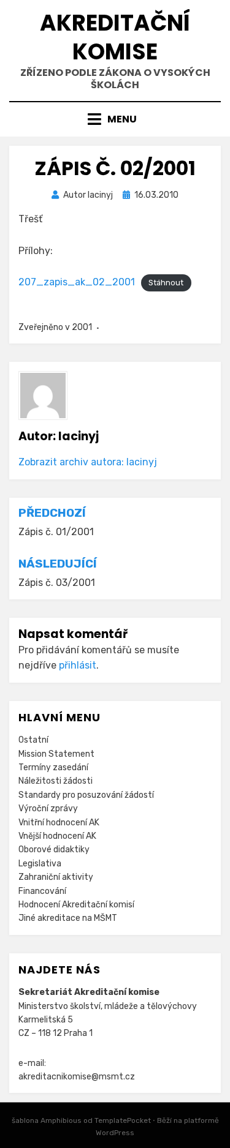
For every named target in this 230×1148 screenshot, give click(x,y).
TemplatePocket (122, 1120)
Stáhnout (165, 282)
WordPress (115, 1132)
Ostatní (33, 740)
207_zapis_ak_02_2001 (76, 282)
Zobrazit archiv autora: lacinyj (87, 462)
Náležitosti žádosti (55, 781)
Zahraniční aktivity (55, 877)
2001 (82, 327)
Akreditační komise (115, 37)
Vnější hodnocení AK (57, 836)
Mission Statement (56, 754)
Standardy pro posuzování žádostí (86, 795)
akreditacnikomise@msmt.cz (76, 1076)
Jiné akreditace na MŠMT (67, 918)
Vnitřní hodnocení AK (58, 822)
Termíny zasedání (53, 767)
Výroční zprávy (48, 808)
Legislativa (39, 863)
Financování (42, 891)
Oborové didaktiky (54, 849)
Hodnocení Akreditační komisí (76, 904)
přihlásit (77, 665)
